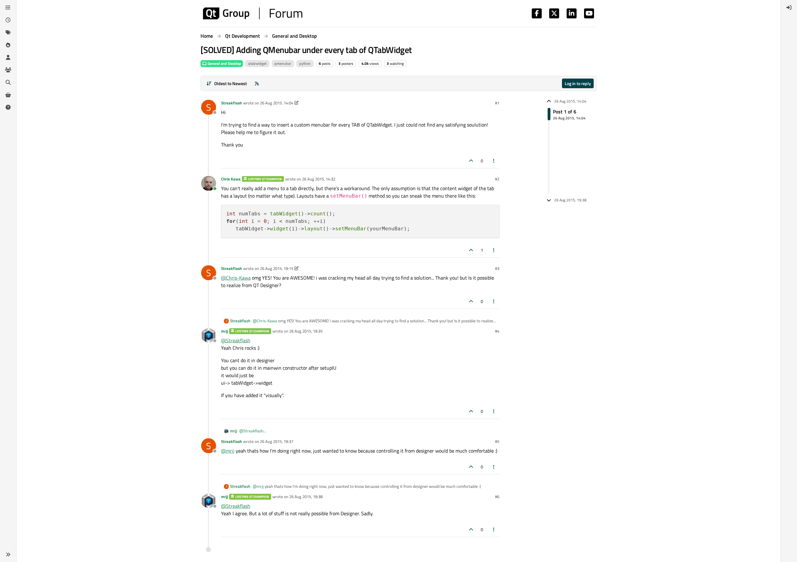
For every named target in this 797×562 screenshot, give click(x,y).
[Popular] (8, 45)
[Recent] (8, 20)
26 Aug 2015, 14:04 (276, 103)
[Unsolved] (8, 107)
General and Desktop (224, 63)
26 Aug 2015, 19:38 (306, 496)
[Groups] (8, 70)
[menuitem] (789, 7)
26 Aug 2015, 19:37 (276, 441)
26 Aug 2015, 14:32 (318, 179)
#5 (497, 441)
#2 (497, 179)
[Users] (8, 57)
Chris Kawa (231, 179)
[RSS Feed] (257, 83)
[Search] (8, 82)
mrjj (224, 331)
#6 (497, 496)
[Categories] (8, 7)
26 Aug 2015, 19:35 (306, 331)
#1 (497, 103)
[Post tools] (494, 161)
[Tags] (8, 32)
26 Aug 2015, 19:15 (276, 268)
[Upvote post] (471, 161)
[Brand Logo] (252, 13)
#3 (497, 268)
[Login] (789, 7)
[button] (8, 555)
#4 (497, 331)
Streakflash (231, 103)
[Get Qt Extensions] (8, 95)
